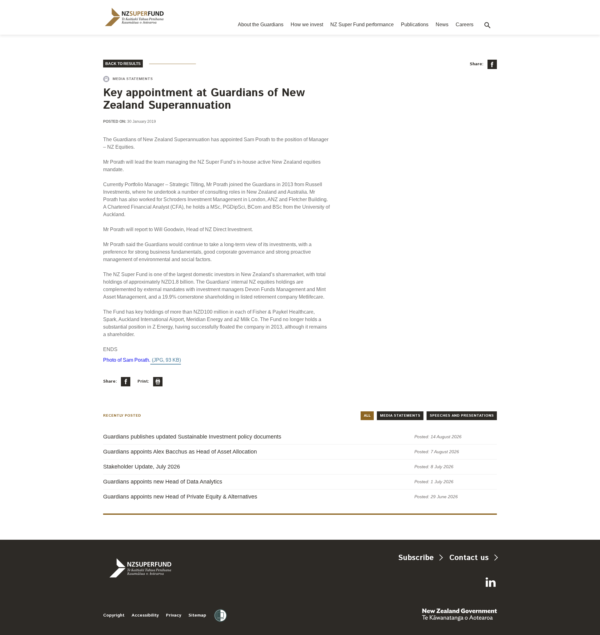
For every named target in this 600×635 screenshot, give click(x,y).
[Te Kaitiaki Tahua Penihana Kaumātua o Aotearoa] (157, 567)
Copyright (113, 615)
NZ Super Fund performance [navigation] (362, 24)
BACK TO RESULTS (123, 64)
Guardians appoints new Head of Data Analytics (162, 482)
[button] (487, 25)
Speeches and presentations (462, 415)
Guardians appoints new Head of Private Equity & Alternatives (180, 497)
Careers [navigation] (464, 24)
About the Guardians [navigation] (260, 24)
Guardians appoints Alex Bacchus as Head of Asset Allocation (180, 452)
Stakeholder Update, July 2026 (141, 467)
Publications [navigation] (414, 24)
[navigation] (134, 17)
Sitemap (197, 615)
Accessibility (145, 615)
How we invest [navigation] (307, 24)
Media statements (400, 415)
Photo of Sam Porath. (126, 360)
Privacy (173, 615)
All (367, 415)
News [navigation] (442, 24)
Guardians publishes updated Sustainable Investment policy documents (192, 437)
